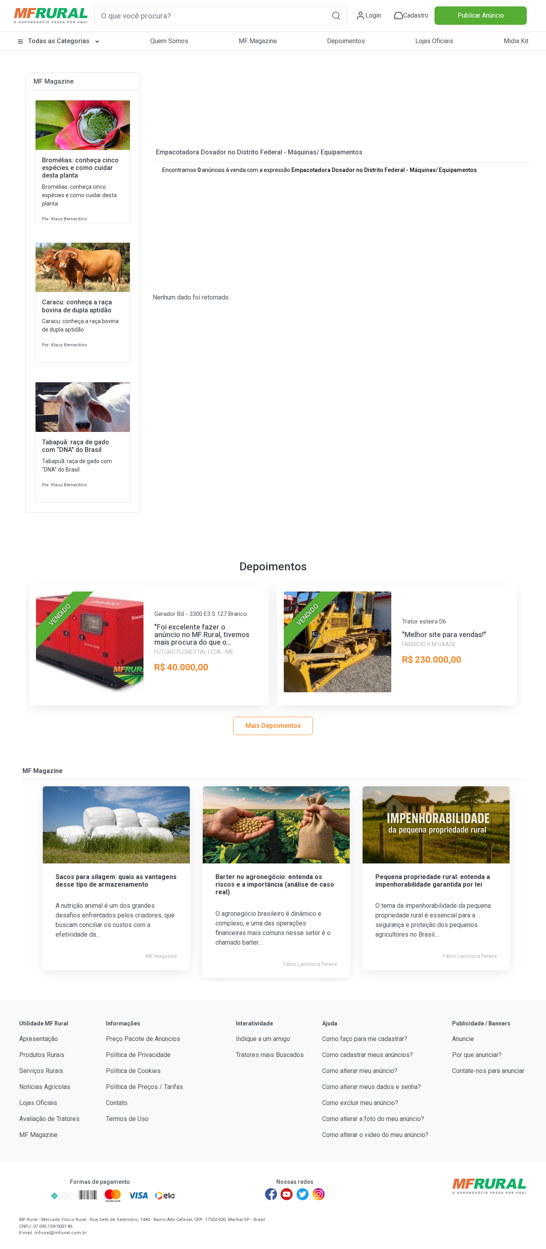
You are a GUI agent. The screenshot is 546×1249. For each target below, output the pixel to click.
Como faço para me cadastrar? (364, 1039)
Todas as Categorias (58, 41)
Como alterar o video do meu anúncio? (375, 1135)
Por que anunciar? (477, 1055)
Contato (117, 1103)
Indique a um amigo (263, 1039)
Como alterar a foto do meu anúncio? (373, 1119)
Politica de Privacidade (138, 1055)
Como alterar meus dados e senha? (371, 1087)
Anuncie (463, 1039)
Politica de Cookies (133, 1071)
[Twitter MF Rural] (303, 1194)
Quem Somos (169, 41)
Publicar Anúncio (481, 15)
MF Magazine (258, 41)
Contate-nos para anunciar (488, 1071)
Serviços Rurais (41, 1071)
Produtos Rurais (41, 1055)
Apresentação (38, 1039)
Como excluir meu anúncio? (360, 1103)
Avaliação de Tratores (49, 1119)
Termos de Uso (127, 1119)
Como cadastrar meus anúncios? (367, 1055)
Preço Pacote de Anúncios (143, 1039)
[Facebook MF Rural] (271, 1194)
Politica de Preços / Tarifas (144, 1087)
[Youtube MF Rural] (287, 1194)
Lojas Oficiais (434, 41)
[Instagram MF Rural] (319, 1194)
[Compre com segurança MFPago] (32, 1195)
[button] (336, 15)
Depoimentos (346, 41)
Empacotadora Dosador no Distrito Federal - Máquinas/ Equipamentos (259, 152)
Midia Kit (516, 41)
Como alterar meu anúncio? (359, 1071)
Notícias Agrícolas (44, 1087)
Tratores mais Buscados (270, 1055)
